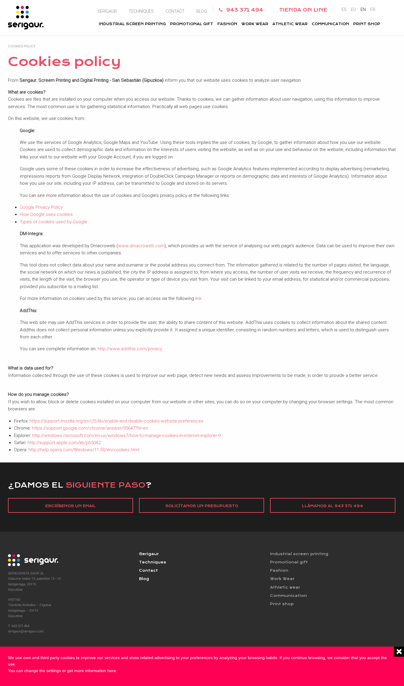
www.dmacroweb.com (141, 245)
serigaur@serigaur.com (26, 631)
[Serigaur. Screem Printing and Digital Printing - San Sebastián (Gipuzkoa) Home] (25, 18)
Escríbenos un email (70, 506)
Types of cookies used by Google (53, 221)
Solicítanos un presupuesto (201, 506)
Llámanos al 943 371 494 (332, 506)
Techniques (141, 11)
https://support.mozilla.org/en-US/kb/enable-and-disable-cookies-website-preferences (116, 421)
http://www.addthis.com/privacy (130, 348)
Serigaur (107, 11)
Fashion (227, 24)
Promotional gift (191, 24)
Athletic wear (290, 24)
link (198, 298)
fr (372, 9)
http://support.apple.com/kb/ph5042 (64, 442)
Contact (175, 11)
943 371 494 (244, 10)
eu (353, 9)
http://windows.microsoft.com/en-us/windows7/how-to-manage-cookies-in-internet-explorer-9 (126, 435)
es (344, 9)
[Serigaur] (70, 560)
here (111, 671)
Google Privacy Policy (41, 207)
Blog (201, 11)
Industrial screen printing (132, 24)
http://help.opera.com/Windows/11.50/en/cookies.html (83, 449)
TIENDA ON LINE (303, 10)
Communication (330, 24)
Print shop (366, 24)
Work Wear (254, 24)
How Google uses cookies (46, 214)
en (363, 9)
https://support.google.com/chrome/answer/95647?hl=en (90, 428)
